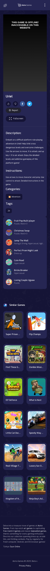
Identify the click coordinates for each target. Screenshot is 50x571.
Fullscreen (18, 118)
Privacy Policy (25, 566)
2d (9, 211)
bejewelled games (38, 531)
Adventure (16, 197)
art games (28, 528)
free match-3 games (12, 531)
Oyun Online (15, 546)
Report (15, 110)
